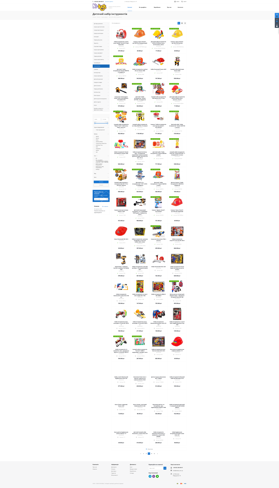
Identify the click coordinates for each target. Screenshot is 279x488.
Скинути (101, 185)
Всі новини (105, 206)
